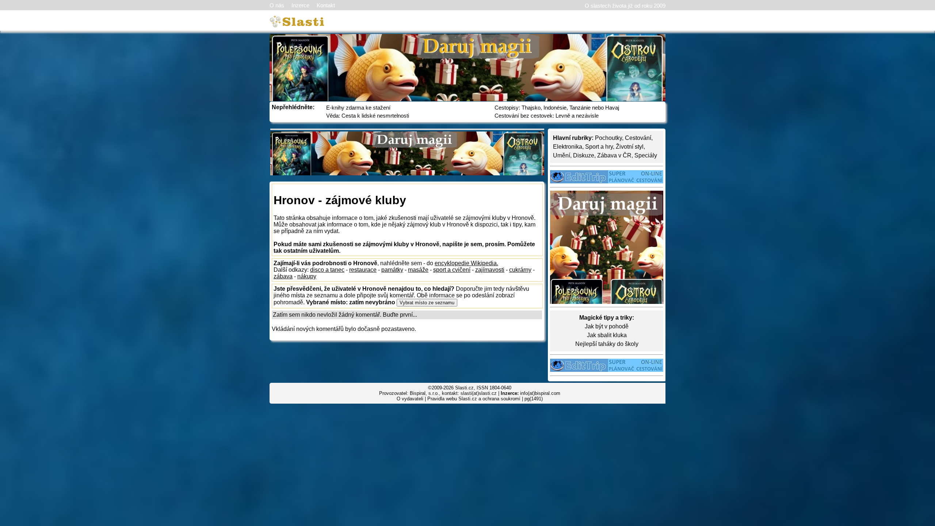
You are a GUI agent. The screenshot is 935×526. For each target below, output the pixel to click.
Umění (561, 155)
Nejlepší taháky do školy (606, 344)
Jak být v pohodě (607, 326)
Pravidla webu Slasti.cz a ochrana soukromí (473, 398)
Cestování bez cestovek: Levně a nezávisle (547, 116)
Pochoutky (608, 138)
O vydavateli (410, 398)
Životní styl (630, 147)
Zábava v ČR (614, 155)
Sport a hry (599, 147)
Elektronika (567, 147)
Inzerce (300, 5)
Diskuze (583, 155)
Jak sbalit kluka (607, 335)
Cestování (638, 138)
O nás (277, 5)
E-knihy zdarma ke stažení (358, 107)
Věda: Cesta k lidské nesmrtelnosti (367, 116)
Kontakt (326, 5)
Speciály (645, 155)
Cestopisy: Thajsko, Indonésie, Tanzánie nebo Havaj (557, 107)
